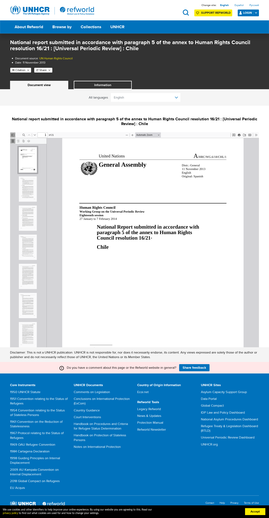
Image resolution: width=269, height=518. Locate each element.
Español (239, 5)
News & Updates (149, 415)
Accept (255, 511)
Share (43, 70)
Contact (210, 503)
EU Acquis (17, 487)
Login (247, 13)
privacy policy (10, 513)
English (224, 5)
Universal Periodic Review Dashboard (228, 437)
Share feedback (194, 367)
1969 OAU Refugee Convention (32, 444)
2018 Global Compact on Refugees (35, 481)
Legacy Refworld (149, 409)
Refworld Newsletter (151, 429)
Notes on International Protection (97, 446)
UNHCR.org (209, 444)
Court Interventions (87, 417)
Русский (254, 5)
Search (186, 13)
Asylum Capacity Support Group (224, 392)
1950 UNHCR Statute (25, 392)
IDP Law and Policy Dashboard (223, 412)
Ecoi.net (143, 392)
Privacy (234, 503)
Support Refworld (216, 13)
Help (222, 503)
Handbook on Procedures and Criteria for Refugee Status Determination (101, 426)
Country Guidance (87, 410)
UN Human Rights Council (56, 58)
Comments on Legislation (92, 392)
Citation (20, 70)
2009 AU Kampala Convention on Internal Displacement (34, 471)
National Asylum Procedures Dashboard (229, 419)
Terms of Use (251, 503)
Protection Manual (150, 422)
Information (102, 85)
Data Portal (209, 398)
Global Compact (212, 405)
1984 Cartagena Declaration (30, 451)
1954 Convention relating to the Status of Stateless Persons (37, 412)
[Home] (52, 10)
